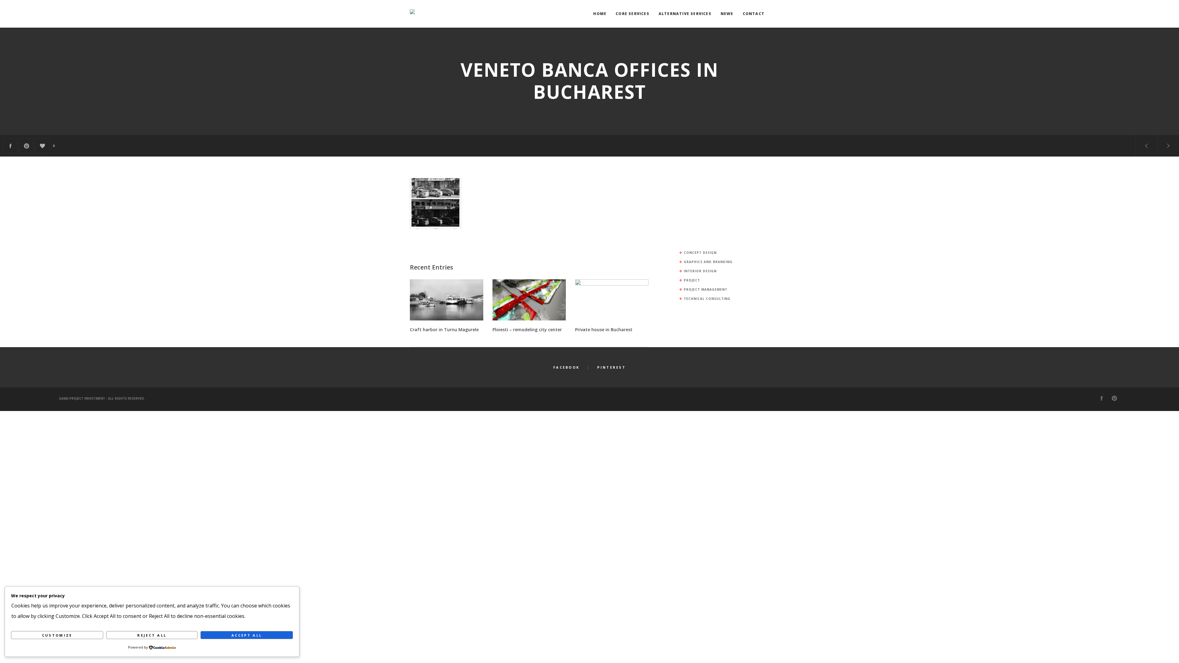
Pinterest (611, 367)
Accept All (247, 635)
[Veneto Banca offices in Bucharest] (10, 145)
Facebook (566, 367)
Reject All (151, 635)
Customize (57, 635)
